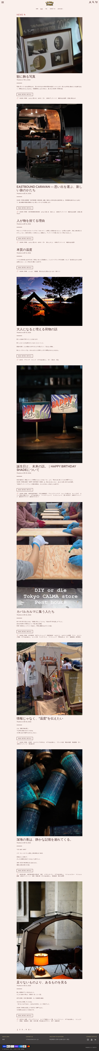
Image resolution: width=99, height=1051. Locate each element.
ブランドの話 (60, 742)
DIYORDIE (31, 635)
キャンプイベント (59, 1019)
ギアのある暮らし (42, 360)
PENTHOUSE (50, 635)
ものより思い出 (32, 98)
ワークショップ (53, 637)
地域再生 (26, 1021)
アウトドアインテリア (54, 493)
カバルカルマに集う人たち (36, 611)
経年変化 (78, 637)
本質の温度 (24, 250)
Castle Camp (23, 1019)
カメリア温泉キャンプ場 (46, 1019)
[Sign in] (90, 2)
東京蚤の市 (31, 744)
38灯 (41, 874)
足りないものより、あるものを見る (42, 982)
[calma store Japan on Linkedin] (95, 1040)
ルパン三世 (35, 637)
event (30, 742)
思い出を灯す (67, 495)
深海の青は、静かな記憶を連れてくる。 (45, 839)
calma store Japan (18, 1049)
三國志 (21, 1021)
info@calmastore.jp (32, 1039)
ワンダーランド (43, 637)
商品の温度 (68, 742)
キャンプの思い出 (66, 493)
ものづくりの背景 (66, 635)
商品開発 (74, 742)
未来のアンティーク (51, 98)
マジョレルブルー (70, 874)
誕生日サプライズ (23, 496)
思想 (31, 1021)
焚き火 (53, 360)
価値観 (36, 271)
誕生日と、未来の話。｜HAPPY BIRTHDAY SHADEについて (46, 468)
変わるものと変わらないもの (46, 271)
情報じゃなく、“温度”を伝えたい (40, 718)
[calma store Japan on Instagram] (88, 1040)
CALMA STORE (23, 98)
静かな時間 (61, 876)
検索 (3, 1039)
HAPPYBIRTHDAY (33, 493)
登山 (57, 360)
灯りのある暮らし (46, 876)
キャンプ (33, 360)
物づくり (58, 271)
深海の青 (38, 876)
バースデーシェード (46, 495)
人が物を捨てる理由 (31, 220)
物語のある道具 (62, 98)
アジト (74, 635)
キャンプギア (75, 493)
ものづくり (57, 635)
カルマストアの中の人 (39, 742)
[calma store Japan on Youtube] (91, 1040)
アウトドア (27, 360)
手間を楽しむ (61, 637)
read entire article (24, 94)
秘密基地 (72, 637)
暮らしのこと (49, 242)
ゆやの (39, 98)
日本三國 (35, 1021)
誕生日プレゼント (34, 496)
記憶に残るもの (72, 98)
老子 (52, 1021)
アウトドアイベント (33, 1019)
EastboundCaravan (34, 212)
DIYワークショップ (40, 635)
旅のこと (52, 212)
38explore (22, 874)
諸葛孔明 (57, 1021)
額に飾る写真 (26, 76)
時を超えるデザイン (44, 1021)
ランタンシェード (57, 495)
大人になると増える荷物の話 (37, 329)
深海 (33, 876)
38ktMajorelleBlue (33, 874)
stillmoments (43, 493)
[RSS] (24, 15)
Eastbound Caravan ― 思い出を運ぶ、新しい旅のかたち (49, 188)
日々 (44, 98)
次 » (29, 1029)
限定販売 (54, 876)
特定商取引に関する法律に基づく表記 (59, 1039)
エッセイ (30, 271)
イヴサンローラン (48, 874)
